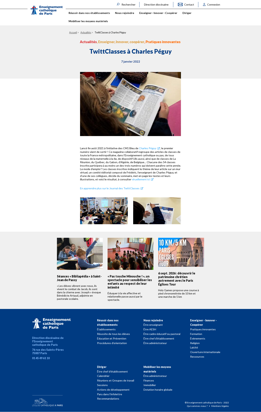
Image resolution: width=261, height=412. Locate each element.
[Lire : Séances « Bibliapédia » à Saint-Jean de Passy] (80, 254)
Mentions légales (220, 406)
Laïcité (194, 347)
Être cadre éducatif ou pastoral (161, 333)
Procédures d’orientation (112, 343)
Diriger (101, 366)
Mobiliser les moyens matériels (157, 369)
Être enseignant (153, 324)
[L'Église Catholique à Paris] (47, 400)
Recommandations (108, 398)
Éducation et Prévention (111, 338)
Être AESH (149, 329)
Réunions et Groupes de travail (115, 380)
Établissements (106, 329)
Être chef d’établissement (158, 338)
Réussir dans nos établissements (107, 323)
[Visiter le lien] (47, 10)
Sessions (102, 385)
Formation (196, 333)
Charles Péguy (147, 148)
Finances (148, 380)
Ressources (197, 356)
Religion (195, 343)
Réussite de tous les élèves (113, 333)
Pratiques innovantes (203, 329)
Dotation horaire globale (157, 389)
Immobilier (149, 385)
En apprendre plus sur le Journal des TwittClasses (110, 188)
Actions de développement (113, 389)
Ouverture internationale (205, 352)
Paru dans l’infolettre (109, 394)
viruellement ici (141, 179)
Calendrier (103, 375)
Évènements (197, 338)
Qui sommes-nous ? (197, 406)
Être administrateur (155, 343)
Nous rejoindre (153, 320)
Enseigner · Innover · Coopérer (203, 323)
